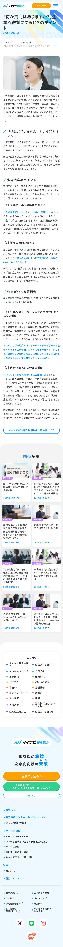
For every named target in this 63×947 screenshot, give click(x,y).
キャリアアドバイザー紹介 (19, 857)
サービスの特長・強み (17, 836)
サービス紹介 (13, 830)
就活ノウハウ (15, 42)
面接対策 (27, 42)
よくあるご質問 (41, 893)
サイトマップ (40, 898)
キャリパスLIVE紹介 (16, 823)
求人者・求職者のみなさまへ (42, 910)
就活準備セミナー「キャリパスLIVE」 (27, 817)
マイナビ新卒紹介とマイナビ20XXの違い (27, 841)
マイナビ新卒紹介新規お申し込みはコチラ (32, 430)
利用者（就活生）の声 (17, 851)
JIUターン (11, 870)
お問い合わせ (12, 893)
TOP (5, 42)
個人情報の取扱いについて (13, 910)
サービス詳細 (12, 846)
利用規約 (38, 903)
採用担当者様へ (13, 903)
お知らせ (11, 810)
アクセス (10, 898)
